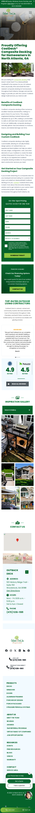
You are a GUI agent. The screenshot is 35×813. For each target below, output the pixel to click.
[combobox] (17, 233)
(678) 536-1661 (17, 668)
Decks (9, 686)
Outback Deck (12, 572)
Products (12, 683)
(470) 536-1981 (15, 612)
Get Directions (13, 590)
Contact (11, 767)
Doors (9, 693)
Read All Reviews (19, 384)
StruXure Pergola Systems (18, 707)
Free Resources (13, 749)
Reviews (10, 721)
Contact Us (17, 289)
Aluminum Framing (15, 696)
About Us (11, 714)
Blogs (9, 752)
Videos (10, 756)
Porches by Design (15, 700)
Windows (11, 690)
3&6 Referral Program (17, 728)
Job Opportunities (15, 735)
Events (10, 745)
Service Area (12, 770)
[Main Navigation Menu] (30, 12)
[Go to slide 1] (15, 357)
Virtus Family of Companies (19, 731)
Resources (12, 742)
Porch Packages (14, 703)
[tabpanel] (17, 462)
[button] (17, 540)
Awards (10, 724)
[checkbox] (6, 245)
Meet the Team (13, 718)
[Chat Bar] (17, 810)
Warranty (11, 759)
